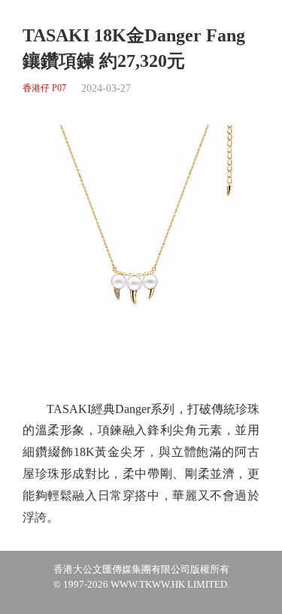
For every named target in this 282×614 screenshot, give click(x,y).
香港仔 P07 (44, 88)
